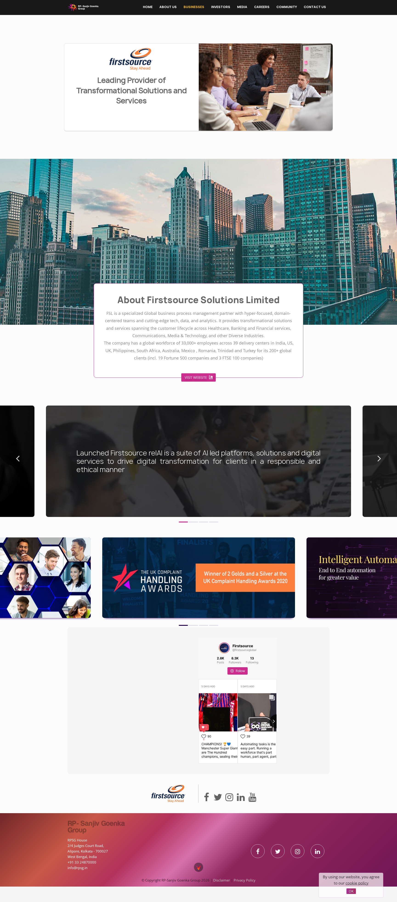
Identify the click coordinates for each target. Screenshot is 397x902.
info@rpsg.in (78, 877)
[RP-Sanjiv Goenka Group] (83, 7)
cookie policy (357, 883)
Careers (261, 7)
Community (286, 7)
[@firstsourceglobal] (224, 659)
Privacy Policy (244, 889)
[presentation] (18, 470)
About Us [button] (168, 7)
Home (148, 7)
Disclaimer (221, 889)
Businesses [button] (194, 7)
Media (242, 7)
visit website (174, 412)
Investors (220, 7)
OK (351, 891)
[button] (183, 531)
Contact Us (315, 7)
